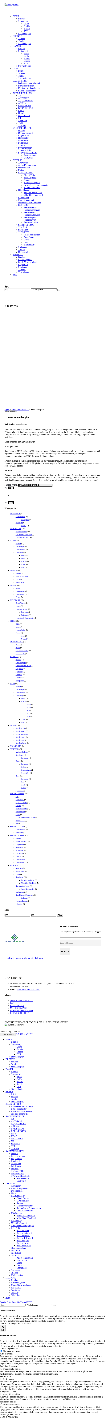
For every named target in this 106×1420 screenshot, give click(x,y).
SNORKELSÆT (15, 746)
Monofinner (23, 140)
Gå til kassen (24, 1034)
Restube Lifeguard (32, 215)
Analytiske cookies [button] (8, 1391)
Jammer (21, 38)
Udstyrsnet (28, 158)
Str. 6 (28, 716)
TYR (26, 31)
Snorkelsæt (23, 230)
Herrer (18, 648)
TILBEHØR (14, 865)
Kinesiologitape (25, 259)
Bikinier (21, 19)
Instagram (20, 958)
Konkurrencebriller (22, 651)
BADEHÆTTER (20, 81)
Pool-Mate (24, 612)
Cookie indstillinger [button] (8, 1323)
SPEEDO (22, 120)
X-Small (24, 639)
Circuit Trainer (30, 175)
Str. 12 (29, 704)
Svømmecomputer (32, 182)
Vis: (6, 488)
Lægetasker (23, 264)
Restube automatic (32, 210)
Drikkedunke (24, 167)
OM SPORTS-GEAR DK (21, 1000)
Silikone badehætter (26, 91)
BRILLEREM (24, 105)
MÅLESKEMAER (18, 1008)
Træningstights (26, 770)
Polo (22, 782)
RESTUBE (23, 205)
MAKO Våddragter (26, 200)
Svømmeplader (24, 150)
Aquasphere (25, 520)
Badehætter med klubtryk (29, 83)
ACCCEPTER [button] (24, 1323)
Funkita (27, 26)
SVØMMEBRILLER (22, 93)
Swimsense (25, 615)
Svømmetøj (23, 21)
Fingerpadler (23, 135)
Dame (26, 240)
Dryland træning (25, 133)
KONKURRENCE (20, 409)
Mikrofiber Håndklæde (34, 195)
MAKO (23, 526)
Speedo (27, 28)
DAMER (17, 46)
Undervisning (24, 252)
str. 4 (28, 710)
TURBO (22, 125)
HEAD (21, 113)
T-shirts (23, 767)
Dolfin (26, 23)
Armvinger (23, 163)
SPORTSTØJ (24, 232)
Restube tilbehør (31, 222)
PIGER (16, 16)
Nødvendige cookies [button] (9, 1348)
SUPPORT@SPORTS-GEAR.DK (28, 990)
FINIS (21, 110)
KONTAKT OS (17, 1005)
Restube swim (30, 220)
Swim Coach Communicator (36, 185)
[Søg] (59, 290)
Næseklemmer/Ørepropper (29, 202)
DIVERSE (17, 160)
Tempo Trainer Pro (32, 187)
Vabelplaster (23, 272)
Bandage (22, 257)
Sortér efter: (11, 485)
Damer (18, 645)
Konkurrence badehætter (29, 88)
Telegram (39, 958)
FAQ (12, 1003)
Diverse (21, 130)
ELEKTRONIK (25, 172)
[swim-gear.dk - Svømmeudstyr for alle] (11, 4)
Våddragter (19, 523)
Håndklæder (23, 190)
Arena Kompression (27, 165)
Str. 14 (29, 707)
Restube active (30, 207)
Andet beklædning (32, 235)
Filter (60, 915)
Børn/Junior (29, 237)
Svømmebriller (20, 517)
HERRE (16, 68)
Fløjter (21, 170)
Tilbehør (22, 269)
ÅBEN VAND (15, 514)
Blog (15, 274)
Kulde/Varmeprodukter (28, 262)
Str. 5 (28, 713)
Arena (26, 53)
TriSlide (21, 249)
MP (19, 118)
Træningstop (25, 773)
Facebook (9, 958)
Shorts (23, 785)
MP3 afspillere (30, 177)
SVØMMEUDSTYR (22, 128)
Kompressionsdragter (23, 886)
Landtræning (23, 197)
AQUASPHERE (25, 100)
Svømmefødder (25, 148)
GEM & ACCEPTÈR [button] (9, 1417)
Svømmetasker (30, 155)
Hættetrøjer (24, 758)
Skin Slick (22, 227)
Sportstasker (29, 244)
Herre (26, 242)
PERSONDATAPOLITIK (21, 1010)
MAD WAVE (24, 115)
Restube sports (30, 217)
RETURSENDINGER (20, 1013)
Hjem (7, 409)
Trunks (21, 41)
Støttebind (19, 675)
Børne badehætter (26, 86)
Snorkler (22, 145)
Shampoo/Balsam (26, 225)
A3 (19, 95)
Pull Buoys (23, 143)
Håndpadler (23, 138)
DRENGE (17, 36)
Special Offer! (6, 1302)
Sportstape (22, 267)
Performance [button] (5, 1376)
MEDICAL (18, 254)
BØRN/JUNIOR (25, 108)
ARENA (22, 103)
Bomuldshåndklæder (33, 192)
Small (23, 636)
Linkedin (29, 958)
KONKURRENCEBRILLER (25, 818)
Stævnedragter (24, 33)
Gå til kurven (7, 1034)
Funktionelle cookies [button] (9, 1366)
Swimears (22, 247)
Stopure (27, 180)
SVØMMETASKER (27, 153)
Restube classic (30, 212)
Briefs (20, 71)
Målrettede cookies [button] (8, 1402)
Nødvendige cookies (12, 1351)
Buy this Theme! (21, 1302)
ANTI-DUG (23, 98)
